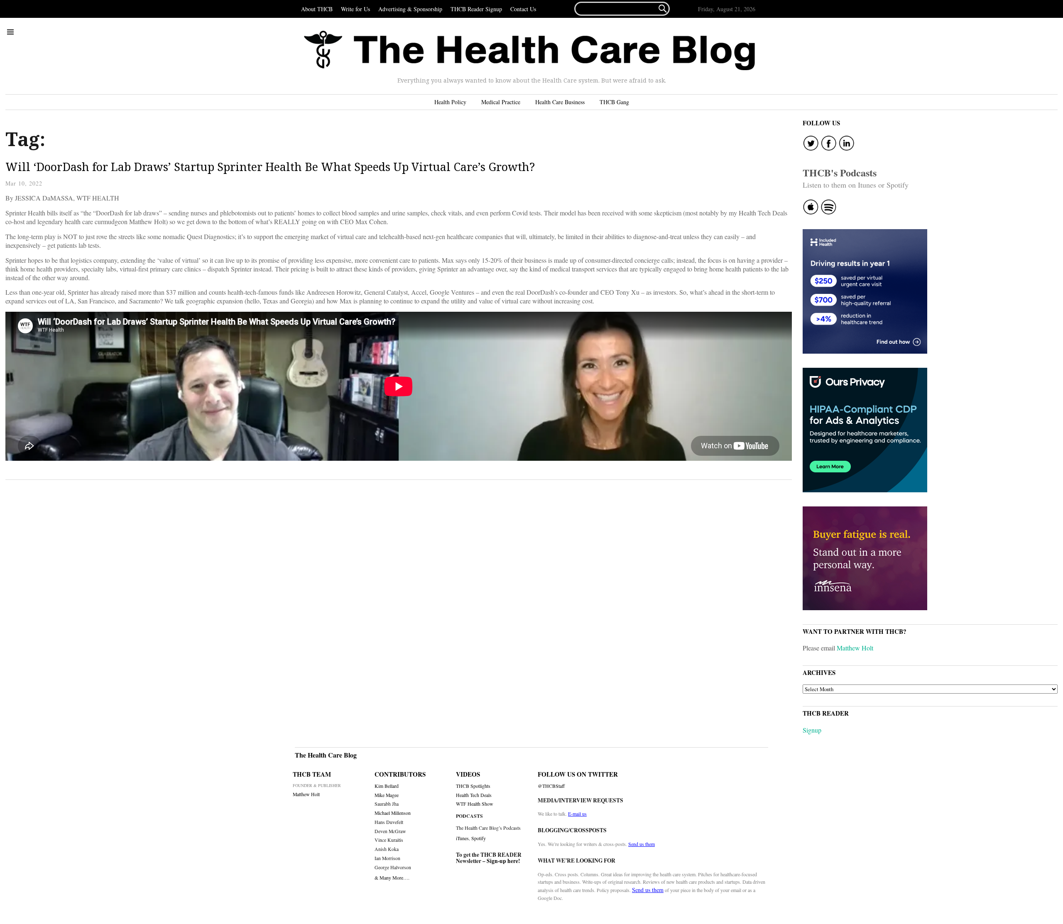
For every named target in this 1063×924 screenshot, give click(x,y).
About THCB (317, 9)
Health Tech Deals (474, 795)
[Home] (529, 50)
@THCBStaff (551, 786)
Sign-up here (502, 861)
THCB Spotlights (473, 786)
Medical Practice (500, 102)
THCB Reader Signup (476, 9)
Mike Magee (387, 795)
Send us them (641, 844)
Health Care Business (560, 102)
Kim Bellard (387, 786)
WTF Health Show (474, 804)
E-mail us (577, 813)
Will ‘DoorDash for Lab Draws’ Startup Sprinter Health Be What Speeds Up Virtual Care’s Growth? (270, 166)
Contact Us (523, 9)
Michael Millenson (393, 813)
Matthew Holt (855, 647)
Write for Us (355, 9)
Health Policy (450, 102)
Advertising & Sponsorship (410, 9)
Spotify (478, 838)
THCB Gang (614, 102)
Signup (812, 730)
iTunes (462, 838)
